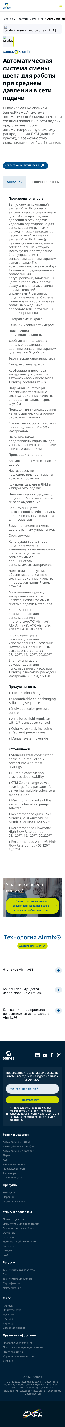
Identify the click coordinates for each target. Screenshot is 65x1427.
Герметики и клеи (14, 1201)
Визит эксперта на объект (19, 1228)
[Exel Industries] (32, 1414)
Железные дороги (14, 1164)
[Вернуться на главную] (7, 6)
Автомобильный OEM (16, 1142)
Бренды (8, 1319)
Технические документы (18, 1278)
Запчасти (8, 1246)
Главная (8, 18)
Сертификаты (11, 1283)
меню (56, 5)
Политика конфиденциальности (23, 1347)
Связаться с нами (14, 1327)
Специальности (12, 1177)
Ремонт (7, 1250)
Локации (8, 1314)
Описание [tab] (14, 181)
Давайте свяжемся (30, 945)
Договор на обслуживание (19, 1241)
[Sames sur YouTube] (45, 1055)
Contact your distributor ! (22, 165)
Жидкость (9, 1192)
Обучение (9, 1232)
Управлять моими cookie (18, 1356)
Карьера (8, 1323)
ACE (5, 1159)
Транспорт (9, 1173)
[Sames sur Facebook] (52, 1055)
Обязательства (12, 1310)
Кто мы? (8, 1305)
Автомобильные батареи (18, 1151)
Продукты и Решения (30, 18)
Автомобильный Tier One (18, 1146)
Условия (8, 1360)
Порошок (8, 1197)
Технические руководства (19, 1269)
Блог (5, 1274)
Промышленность (14, 1168)
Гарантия (8, 1237)
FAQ (5, 1254)
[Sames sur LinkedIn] (37, 1055)
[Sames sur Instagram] (59, 1055)
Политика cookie (13, 1351)
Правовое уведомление (17, 1342)
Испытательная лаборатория (21, 1223)
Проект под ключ (13, 1219)
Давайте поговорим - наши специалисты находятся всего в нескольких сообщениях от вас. (31, 905)
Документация (12, 1287)
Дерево (7, 1155)
